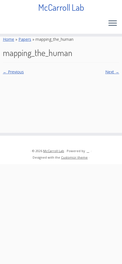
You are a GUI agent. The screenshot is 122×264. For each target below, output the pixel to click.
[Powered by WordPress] (88, 150)
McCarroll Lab (61, 7)
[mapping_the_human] (61, 100)
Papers (24, 39)
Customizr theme (74, 157)
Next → (112, 71)
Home (8, 39)
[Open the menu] (112, 23)
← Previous (13, 71)
